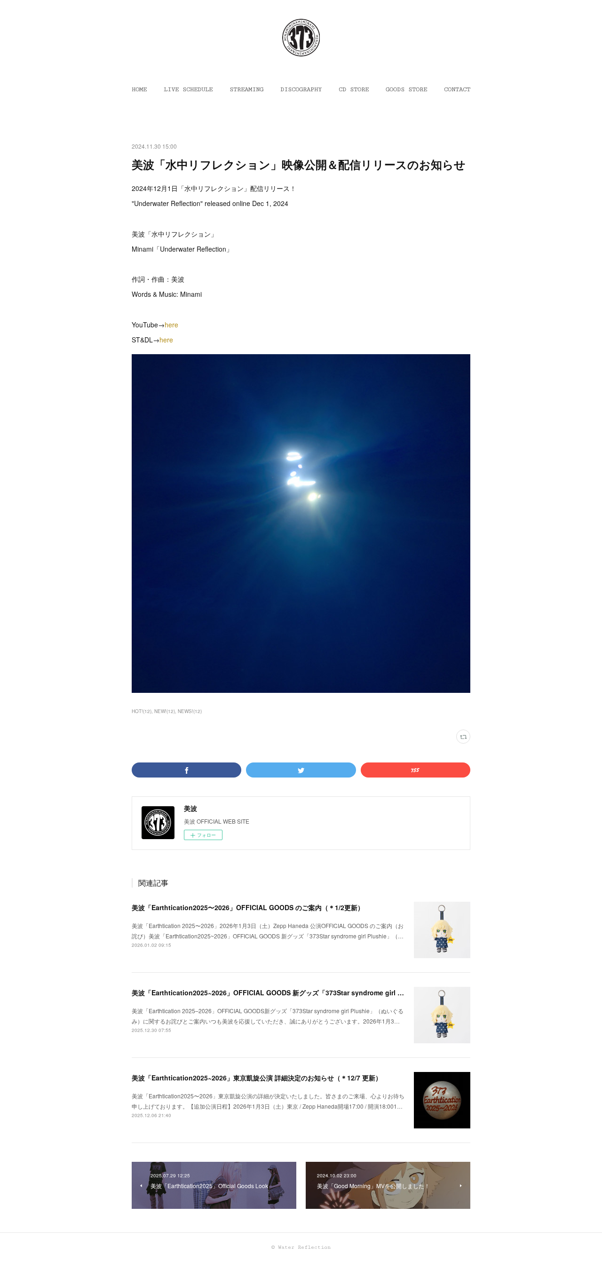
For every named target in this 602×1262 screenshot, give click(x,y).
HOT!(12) (141, 711)
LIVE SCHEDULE (188, 89)
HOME (139, 89)
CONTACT (457, 89)
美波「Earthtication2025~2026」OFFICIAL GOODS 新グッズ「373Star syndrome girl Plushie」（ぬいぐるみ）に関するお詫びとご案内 (339, 992)
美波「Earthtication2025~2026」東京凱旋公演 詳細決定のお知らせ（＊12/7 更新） (257, 1077)
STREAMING (246, 89)
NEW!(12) (164, 711)
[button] (139, 89)
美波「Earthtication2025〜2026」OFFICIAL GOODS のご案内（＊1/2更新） (248, 907)
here (171, 324)
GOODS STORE (406, 89)
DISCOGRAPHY (301, 89)
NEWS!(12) (190, 711)
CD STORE (354, 89)
